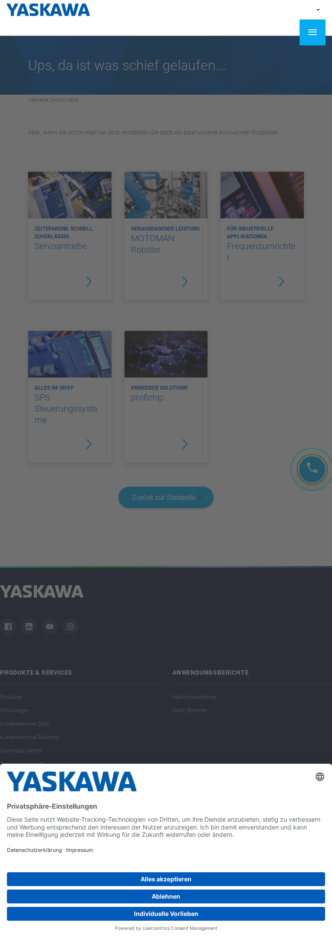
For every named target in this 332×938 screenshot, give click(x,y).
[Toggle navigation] (313, 32)
